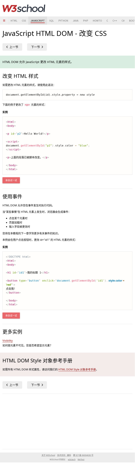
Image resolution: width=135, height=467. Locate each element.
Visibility (7, 340)
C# (123, 20)
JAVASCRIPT (38, 20)
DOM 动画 (37, 47)
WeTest (81, 459)
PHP (85, 20)
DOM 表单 (12, 47)
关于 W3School (48, 455)
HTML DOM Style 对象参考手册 (77, 369)
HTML (14, 20)
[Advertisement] (67, 421)
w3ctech (71, 459)
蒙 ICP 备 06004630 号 (83, 455)
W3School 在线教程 (23, 8)
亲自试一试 (11, 180)
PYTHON (63, 20)
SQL (51, 20)
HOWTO (97, 20)
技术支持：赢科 (64, 455)
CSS (24, 20)
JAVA (75, 20)
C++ (115, 20)
